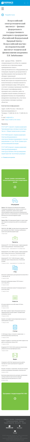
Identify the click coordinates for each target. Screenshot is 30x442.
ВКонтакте (19, 427)
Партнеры (21, 421)
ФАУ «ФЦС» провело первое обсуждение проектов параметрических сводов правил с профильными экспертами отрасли (13, 312)
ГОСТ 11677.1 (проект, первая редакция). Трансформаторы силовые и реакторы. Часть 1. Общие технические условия (14, 129)
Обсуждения (15, 204)
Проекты (15, 242)
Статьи (15, 331)
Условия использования (12, 421)
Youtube (15, 433)
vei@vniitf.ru (10, 117)
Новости (15, 301)
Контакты (12, 419)
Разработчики (10, 15)
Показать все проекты (8, 157)
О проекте (6, 419)
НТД (15, 272)
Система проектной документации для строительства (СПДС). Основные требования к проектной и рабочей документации (14, 230)
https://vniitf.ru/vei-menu (12, 119)
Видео (15, 359)
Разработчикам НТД (9, 423)
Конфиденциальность (20, 419)
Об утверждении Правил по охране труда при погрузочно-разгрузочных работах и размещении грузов (14, 222)
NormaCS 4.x (18, 423)
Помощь (24, 423)
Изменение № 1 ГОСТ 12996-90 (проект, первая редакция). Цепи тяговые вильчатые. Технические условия (13, 260)
